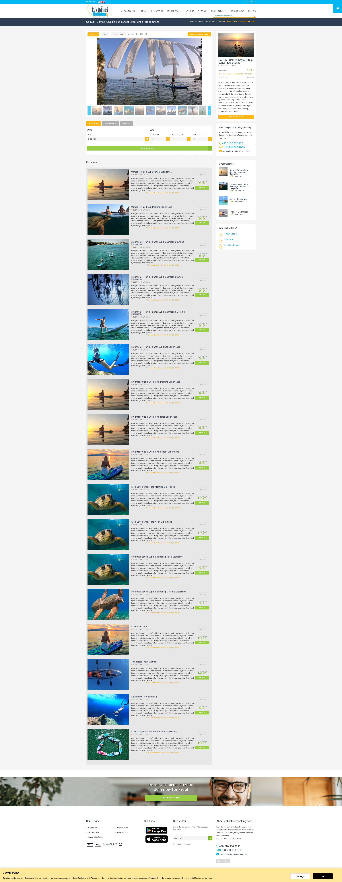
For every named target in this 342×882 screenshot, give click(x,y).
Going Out (202, 11)
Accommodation (128, 11)
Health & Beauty (218, 11)
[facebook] (228, 861)
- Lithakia (199, 34)
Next (209, 110)
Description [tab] (110, 123)
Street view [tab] (119, 34)
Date (89, 135)
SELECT (202, 188)
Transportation (237, 11)
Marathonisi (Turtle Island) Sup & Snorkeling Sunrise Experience (157, 243)
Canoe (232, 199)
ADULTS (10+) (155, 135)
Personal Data (122, 828)
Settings (300, 876)
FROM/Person (237, 176)
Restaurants (157, 11)
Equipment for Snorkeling (144, 696)
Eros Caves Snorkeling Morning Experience (153, 487)
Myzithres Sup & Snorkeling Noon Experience (154, 417)
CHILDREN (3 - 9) (177, 135)
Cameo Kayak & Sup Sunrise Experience (151, 172)
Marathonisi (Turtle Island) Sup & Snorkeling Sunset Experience (157, 278)
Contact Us (92, 828)
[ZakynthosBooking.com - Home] (97, 11)
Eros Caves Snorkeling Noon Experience (151, 522)
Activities (190, 11)
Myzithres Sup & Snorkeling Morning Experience (155, 382)
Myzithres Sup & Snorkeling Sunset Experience (155, 452)
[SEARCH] (254, 16)
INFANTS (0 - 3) (197, 135)
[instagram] (218, 861)
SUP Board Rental (140, 626)
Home (192, 21)
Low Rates (229, 239)
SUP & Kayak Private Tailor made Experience (154, 731)
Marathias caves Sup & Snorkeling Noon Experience (157, 557)
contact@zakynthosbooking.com (236, 151)
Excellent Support (232, 245)
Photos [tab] (93, 34)
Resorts (252, 11)
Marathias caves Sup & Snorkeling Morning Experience (159, 591)
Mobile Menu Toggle (337, 8)
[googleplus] (223, 861)
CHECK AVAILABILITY (147, 148)
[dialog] (171, 875)
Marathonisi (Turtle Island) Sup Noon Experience (155, 347)
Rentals (143, 11)
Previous (89, 110)
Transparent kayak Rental (144, 661)
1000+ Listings (231, 234)
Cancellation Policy (95, 837)
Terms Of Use (93, 832)
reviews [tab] (126, 123)
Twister (233, 212)
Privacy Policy (122, 832)
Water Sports (211, 21)
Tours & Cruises (174, 11)
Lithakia (146, 175)
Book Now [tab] (93, 123)
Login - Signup (251, 2)
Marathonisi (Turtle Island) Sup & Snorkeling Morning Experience (158, 313)
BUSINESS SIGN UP (171, 798)
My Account (90, 2)
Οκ (323, 876)
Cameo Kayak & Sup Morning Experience (151, 207)
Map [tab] (105, 34)
